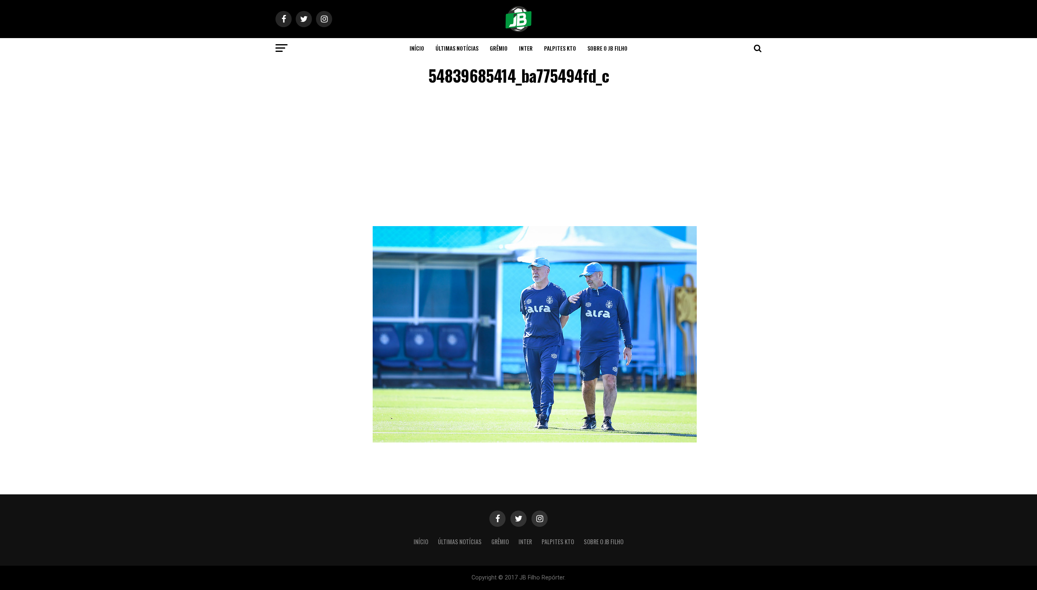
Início (417, 48)
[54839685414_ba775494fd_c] (535, 440)
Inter (526, 48)
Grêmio (499, 48)
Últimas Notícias (456, 48)
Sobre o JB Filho (607, 48)
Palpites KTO (560, 48)
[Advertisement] (518, 157)
